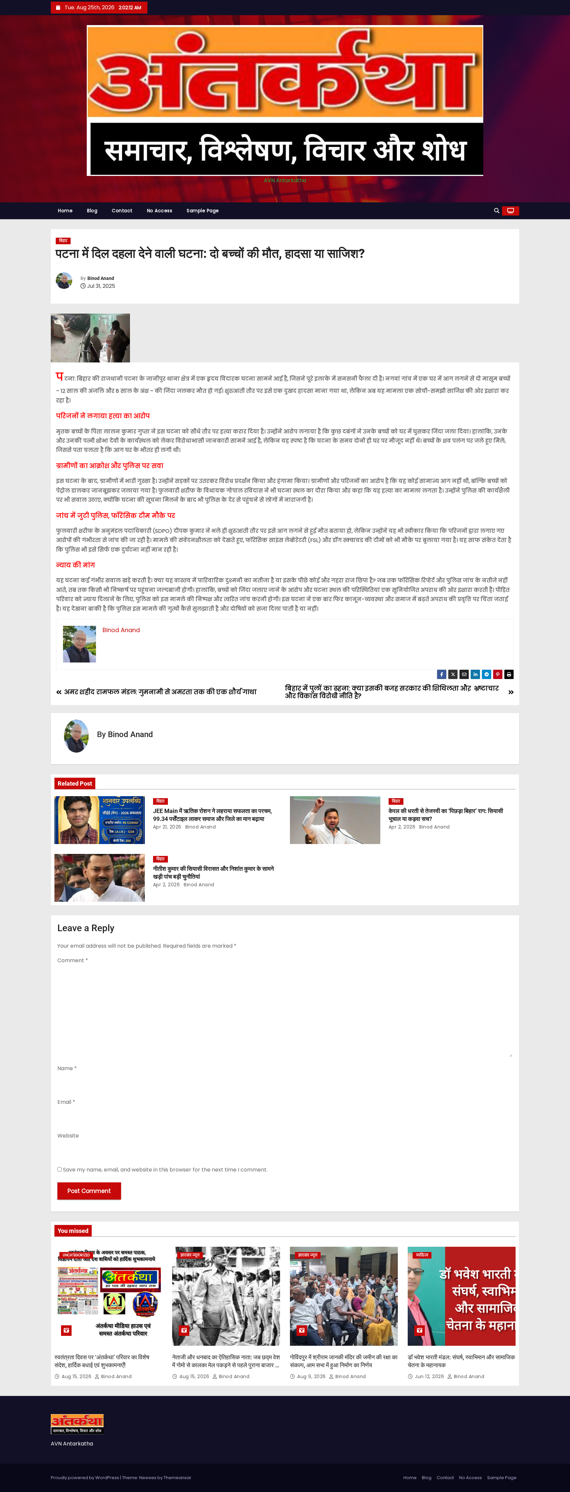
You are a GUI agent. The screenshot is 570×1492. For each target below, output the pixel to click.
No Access (160, 210)
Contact (122, 210)
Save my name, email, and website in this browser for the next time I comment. (165, 1169)
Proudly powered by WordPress (85, 1478)
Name (67, 1068)
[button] (496, 211)
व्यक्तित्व (422, 1255)
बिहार (63, 240)
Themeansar (177, 1478)
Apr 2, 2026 (402, 827)
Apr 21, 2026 (167, 827)
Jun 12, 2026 (430, 1376)
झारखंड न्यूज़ (190, 1255)
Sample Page (203, 210)
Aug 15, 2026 (77, 1376)
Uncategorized (76, 1255)
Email (66, 1102)
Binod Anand (100, 278)
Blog (92, 210)
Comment (72, 960)
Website (68, 1135)
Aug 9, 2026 (312, 1376)
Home (65, 210)
